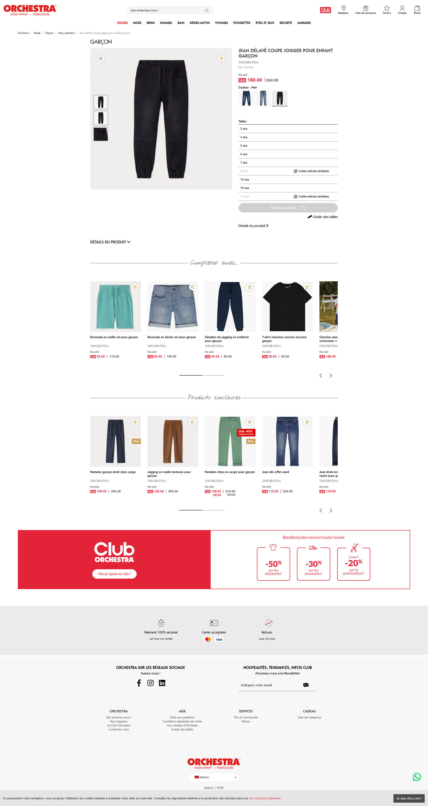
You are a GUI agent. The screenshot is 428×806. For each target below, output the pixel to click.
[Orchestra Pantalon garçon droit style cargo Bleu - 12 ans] (115, 441)
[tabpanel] (115, 325)
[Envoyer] (308, 685)
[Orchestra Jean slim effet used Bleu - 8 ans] (287, 441)
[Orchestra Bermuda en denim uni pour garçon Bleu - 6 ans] (173, 306)
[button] (221, 58)
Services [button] (246, 711)
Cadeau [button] (309, 711)
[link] (326, 10)
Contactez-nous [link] (119, 729)
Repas (151, 23)
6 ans (243, 154)
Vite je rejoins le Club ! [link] (114, 574)
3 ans (243, 129)
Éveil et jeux (265, 23)
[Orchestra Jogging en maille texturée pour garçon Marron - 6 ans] (173, 441)
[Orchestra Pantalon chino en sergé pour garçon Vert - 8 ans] (230, 441)
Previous (320, 375)
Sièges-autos (200, 23)
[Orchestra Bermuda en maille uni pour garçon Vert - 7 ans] (115, 306)
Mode (137, 23)
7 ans (243, 162)
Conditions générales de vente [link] (182, 721)
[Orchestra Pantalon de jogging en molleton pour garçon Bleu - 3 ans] (230, 306)
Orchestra (249, 62)
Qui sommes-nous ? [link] (119, 717)
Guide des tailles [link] (325, 217)
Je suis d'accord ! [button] (409, 798)
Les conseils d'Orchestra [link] (182, 725)
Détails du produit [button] (108, 242)
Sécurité (286, 23)
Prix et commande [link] (246, 717)
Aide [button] (182, 711)
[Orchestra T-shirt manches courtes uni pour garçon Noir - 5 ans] (287, 306)
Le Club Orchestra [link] (118, 725)
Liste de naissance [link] (309, 717)
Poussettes (241, 23)
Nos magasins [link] (119, 721)
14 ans (244, 196)
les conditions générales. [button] (265, 798)
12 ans (244, 188)
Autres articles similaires (313, 171)
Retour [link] (246, 721)
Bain (181, 23)
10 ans (244, 179)
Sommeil (166, 23)
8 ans (243, 171)
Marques (304, 23)
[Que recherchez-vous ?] (207, 10)
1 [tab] (190, 375)
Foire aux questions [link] (182, 717)
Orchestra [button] (119, 711)
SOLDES (122, 23)
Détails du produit (252, 226)
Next (330, 375)
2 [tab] (213, 375)
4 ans (243, 137)
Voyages (221, 23)
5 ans (243, 146)
